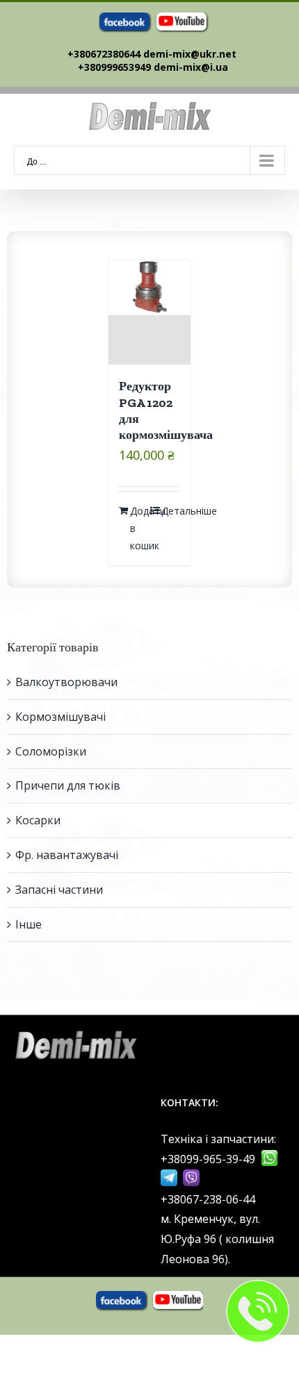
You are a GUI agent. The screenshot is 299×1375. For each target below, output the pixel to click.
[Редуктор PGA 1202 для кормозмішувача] (149, 312)
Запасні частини (59, 889)
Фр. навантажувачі (66, 854)
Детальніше (170, 510)
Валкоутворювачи (66, 682)
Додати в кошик (139, 528)
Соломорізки (50, 751)
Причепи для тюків (67, 785)
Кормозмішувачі (60, 716)
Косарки (37, 820)
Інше (28, 924)
